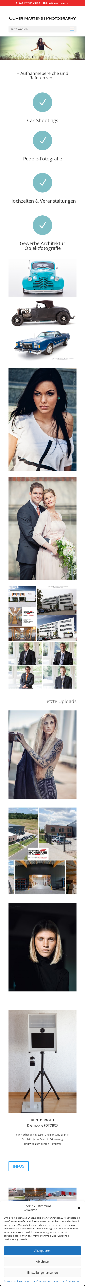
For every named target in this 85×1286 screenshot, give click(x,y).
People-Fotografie (42, 158)
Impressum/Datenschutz (38, 1281)
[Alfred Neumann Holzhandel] (42, 894)
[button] (79, 1208)
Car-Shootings (42, 120)
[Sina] (42, 990)
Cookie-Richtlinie (13, 1281)
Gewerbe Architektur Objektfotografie (42, 245)
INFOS (18, 1166)
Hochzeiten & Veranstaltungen (42, 200)
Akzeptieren (42, 1251)
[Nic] (42, 798)
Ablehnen (42, 1261)
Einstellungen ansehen (42, 1272)
